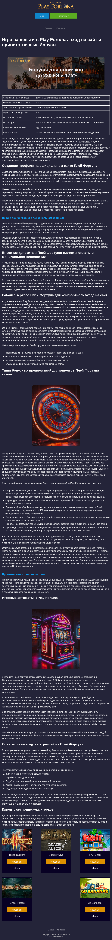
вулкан (86, 141)
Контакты (60, 28)
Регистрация (63, 16)
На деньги (17, 862)
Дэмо (17, 868)
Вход (42, 16)
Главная (48, 28)
